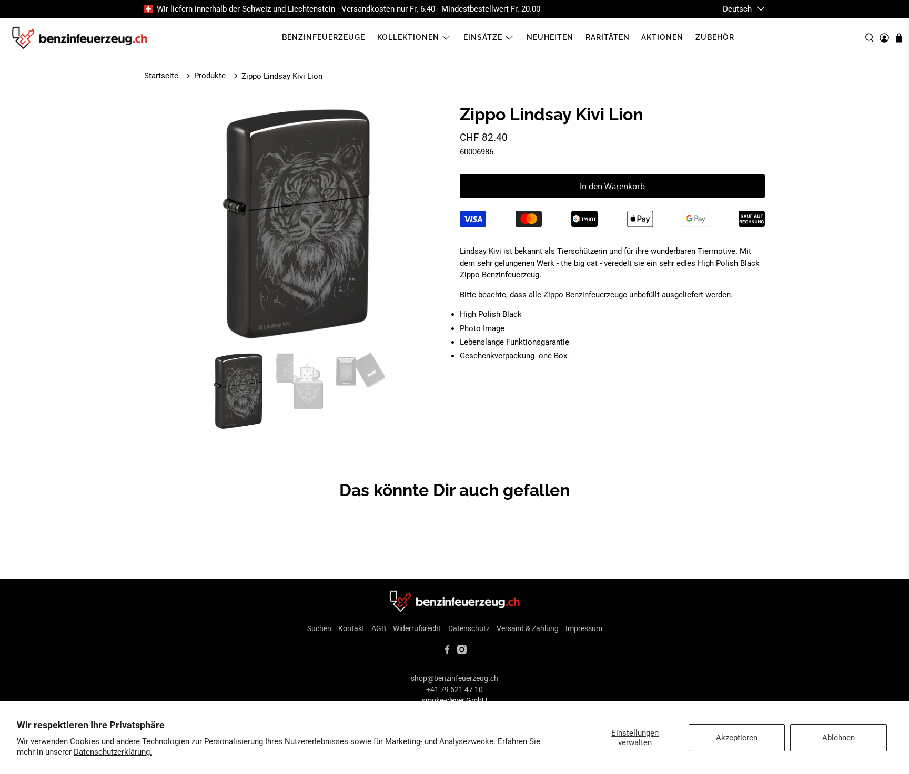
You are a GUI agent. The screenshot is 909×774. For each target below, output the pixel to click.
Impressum (583, 628)
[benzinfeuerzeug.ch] (79, 38)
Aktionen (662, 37)
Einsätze (482, 37)
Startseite (161, 76)
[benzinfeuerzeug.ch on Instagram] (462, 651)
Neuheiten (550, 37)
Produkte (210, 76)
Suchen (319, 628)
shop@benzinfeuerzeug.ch (454, 678)
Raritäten (607, 37)
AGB (378, 628)
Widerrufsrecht (417, 628)
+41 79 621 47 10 (454, 689)
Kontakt (351, 628)
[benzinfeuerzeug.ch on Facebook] (447, 651)
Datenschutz (469, 628)
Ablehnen (838, 737)
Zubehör (714, 37)
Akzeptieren (737, 737)
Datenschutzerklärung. (113, 752)
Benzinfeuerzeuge (323, 37)
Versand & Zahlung (528, 628)
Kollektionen (408, 37)
